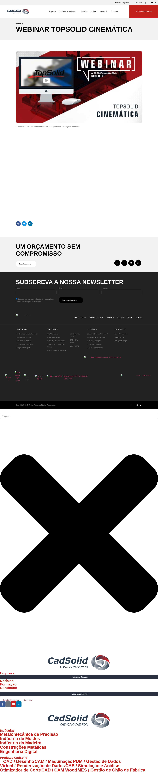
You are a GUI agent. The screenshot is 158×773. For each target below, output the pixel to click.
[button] (18, 223)
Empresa (7, 673)
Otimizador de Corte (20, 770)
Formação (8, 684)
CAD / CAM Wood (59, 770)
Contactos (8, 688)
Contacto (104, 288)
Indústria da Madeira (20, 742)
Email (60, 288)
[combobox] (79, 416)
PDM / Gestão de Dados (97, 761)
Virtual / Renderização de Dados (32, 765)
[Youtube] (152, 2)
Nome (18, 288)
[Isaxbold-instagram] (148, 2)
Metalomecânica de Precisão (29, 734)
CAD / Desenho (18, 761)
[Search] (0, 413)
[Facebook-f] (145, 2)
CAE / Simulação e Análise (92, 765)
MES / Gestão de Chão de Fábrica (111, 770)
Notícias (7, 681)
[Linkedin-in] (155, 2)
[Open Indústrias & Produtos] (77, 11)
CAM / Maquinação (53, 761)
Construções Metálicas (23, 747)
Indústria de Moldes (20, 738)
